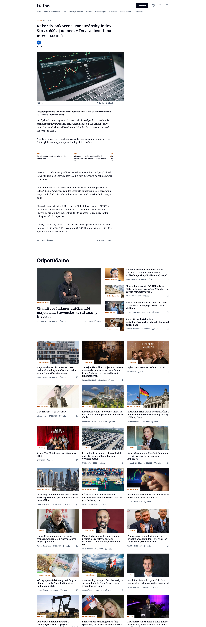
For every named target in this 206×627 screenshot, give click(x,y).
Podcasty (88, 12)
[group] (53, 157)
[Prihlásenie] (153, 5)
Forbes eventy (125, 12)
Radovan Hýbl (42, 321)
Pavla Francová (133, 421)
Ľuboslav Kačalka (133, 329)
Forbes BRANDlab (133, 312)
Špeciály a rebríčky (76, 12)
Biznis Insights (100, 12)
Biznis (39, 12)
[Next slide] (101, 157)
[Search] (160, 5)
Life (64, 12)
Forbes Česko (42, 590)
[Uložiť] (168, 279)
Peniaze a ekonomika (52, 12)
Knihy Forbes (138, 12)
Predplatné (142, 5)
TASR (128, 296)
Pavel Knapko (131, 279)
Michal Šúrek (42, 416)
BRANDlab (113, 12)
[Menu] (166, 5)
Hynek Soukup (133, 587)
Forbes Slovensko (44, 546)
